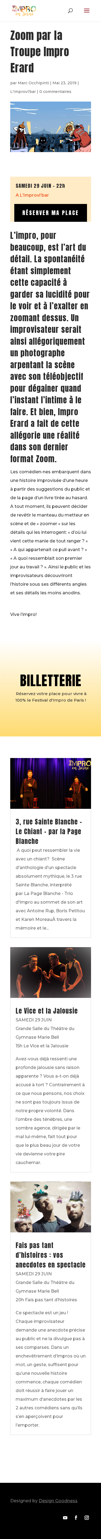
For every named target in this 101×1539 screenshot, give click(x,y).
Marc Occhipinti (33, 83)
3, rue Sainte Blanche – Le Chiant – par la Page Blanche (49, 831)
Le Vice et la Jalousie (47, 1011)
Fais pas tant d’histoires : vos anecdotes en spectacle (51, 1255)
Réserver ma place (50, 213)
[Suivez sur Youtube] (65, 1517)
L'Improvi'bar (23, 91)
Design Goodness (58, 1500)
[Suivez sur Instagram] (86, 1517)
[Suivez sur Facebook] (76, 1517)
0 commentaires (55, 91)
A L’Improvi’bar (32, 195)
